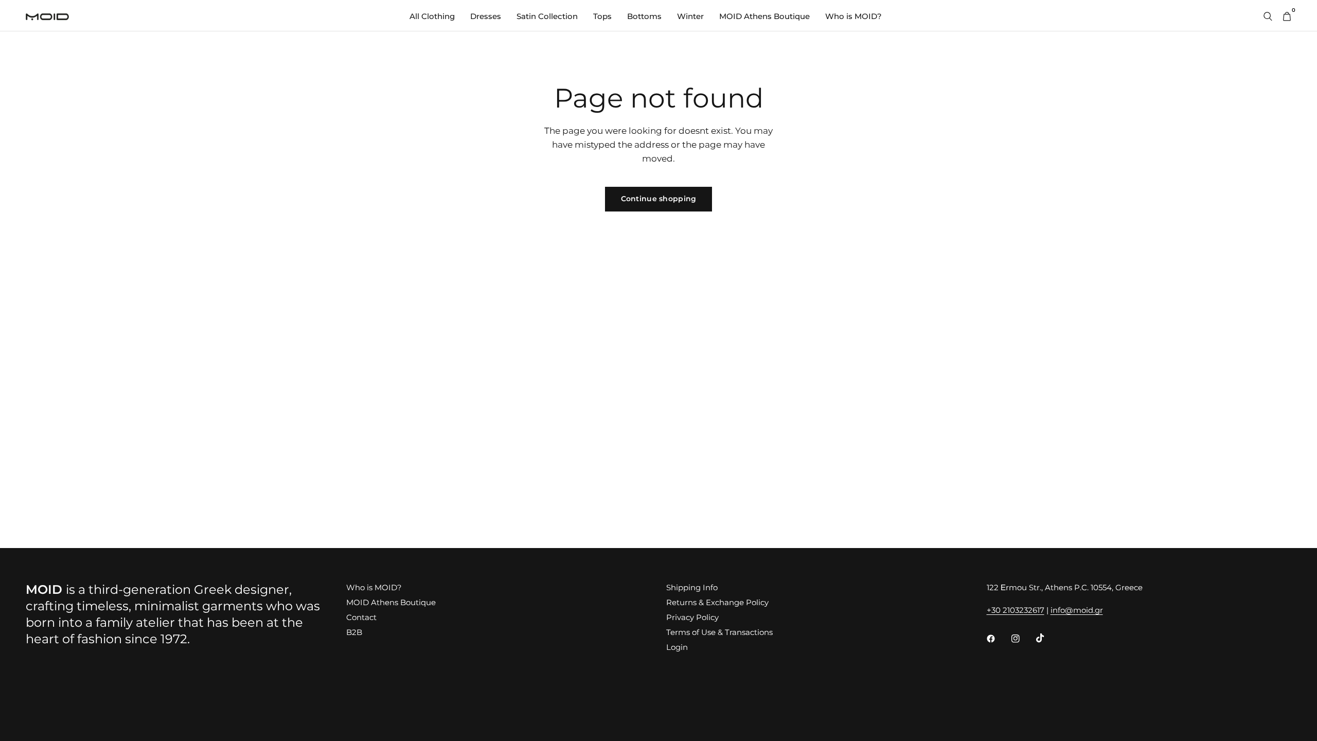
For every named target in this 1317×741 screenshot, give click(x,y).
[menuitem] (432, 16)
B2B (354, 632)
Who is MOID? (853, 16)
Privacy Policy (692, 617)
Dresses (485, 16)
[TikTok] (1047, 638)
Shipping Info (692, 587)
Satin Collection (547, 16)
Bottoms (644, 16)
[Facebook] (998, 638)
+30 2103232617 (1015, 610)
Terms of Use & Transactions (719, 632)
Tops (602, 16)
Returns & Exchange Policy (717, 602)
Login (677, 647)
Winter (690, 16)
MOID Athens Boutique (764, 16)
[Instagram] (1022, 638)
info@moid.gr (1077, 610)
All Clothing (432, 16)
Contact (361, 617)
